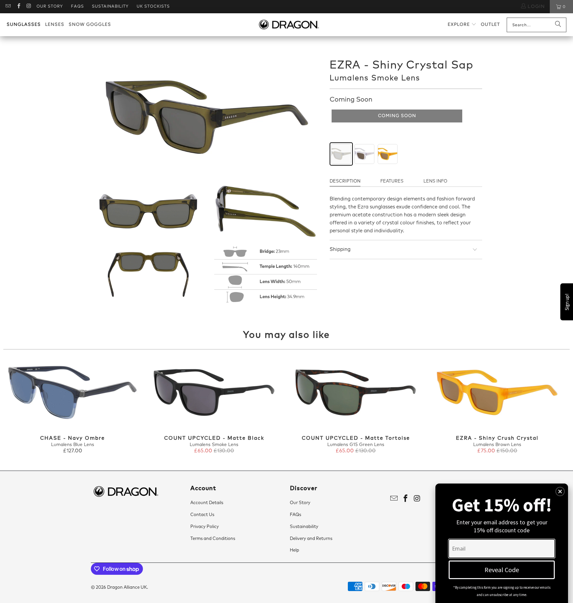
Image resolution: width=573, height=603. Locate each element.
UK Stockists (153, 7)
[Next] (556, 406)
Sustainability (110, 7)
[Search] (558, 25)
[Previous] (17, 406)
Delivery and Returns (311, 539)
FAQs (77, 7)
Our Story (49, 7)
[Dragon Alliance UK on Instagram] (29, 6)
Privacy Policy (204, 527)
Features (392, 181)
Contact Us (202, 515)
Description (345, 181)
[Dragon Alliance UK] (288, 25)
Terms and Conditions (212, 539)
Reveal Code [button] (501, 569)
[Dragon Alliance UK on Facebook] (18, 6)
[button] (462, 25)
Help (294, 550)
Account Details (206, 503)
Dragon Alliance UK (127, 587)
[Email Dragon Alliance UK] (8, 6)
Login (535, 6)
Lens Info (435, 181)
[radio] (341, 154)
